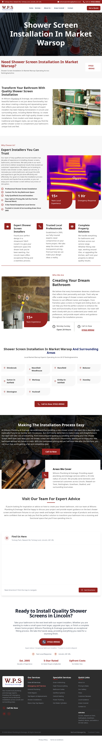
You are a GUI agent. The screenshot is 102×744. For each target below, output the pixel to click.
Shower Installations (35, 700)
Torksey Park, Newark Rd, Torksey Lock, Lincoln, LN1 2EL (22, 2)
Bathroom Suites (58, 689)
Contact (70, 8)
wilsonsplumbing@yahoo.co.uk (70, 2)
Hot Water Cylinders (60, 703)
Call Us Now (51, 451)
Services (37, 8)
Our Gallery (82, 689)
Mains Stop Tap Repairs (36, 703)
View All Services (34, 682)
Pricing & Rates (83, 686)
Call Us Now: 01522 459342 (52, 404)
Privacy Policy (43, 740)
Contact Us (82, 706)
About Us (47, 8)
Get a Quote (93, 8)
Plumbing (15, 98)
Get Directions (89, 590)
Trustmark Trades (94, 732)
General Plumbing (34, 689)
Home (31, 8)
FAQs (80, 693)
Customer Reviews (84, 696)
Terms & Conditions (56, 740)
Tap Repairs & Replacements (37, 696)
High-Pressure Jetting (60, 686)
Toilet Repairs (32, 693)
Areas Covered (59, 8)
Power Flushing (58, 700)
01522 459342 (95, 2)
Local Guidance (83, 700)
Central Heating (58, 696)
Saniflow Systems (59, 693)
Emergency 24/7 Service (37, 686)
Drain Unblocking (59, 682)
